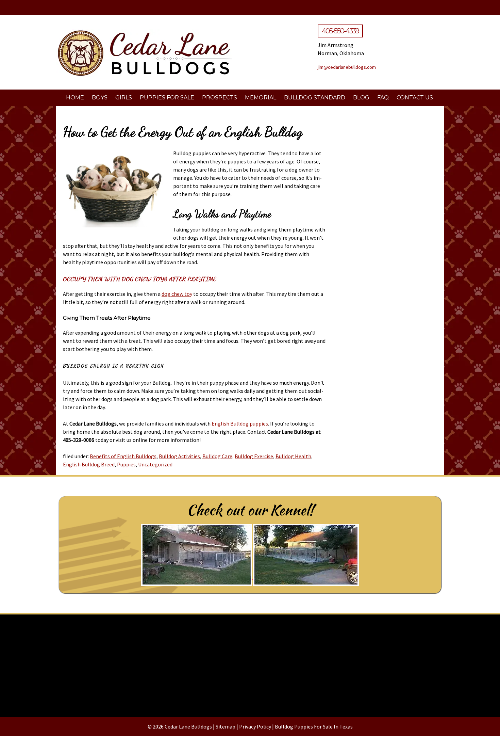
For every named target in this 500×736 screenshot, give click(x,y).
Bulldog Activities (179, 456)
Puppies (126, 464)
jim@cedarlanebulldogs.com (347, 67)
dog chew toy (177, 293)
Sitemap (225, 726)
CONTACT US (415, 97)
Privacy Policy (255, 726)
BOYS (99, 97)
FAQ (383, 97)
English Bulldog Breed (89, 464)
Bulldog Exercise (254, 456)
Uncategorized (155, 464)
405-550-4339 (340, 31)
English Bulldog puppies (240, 423)
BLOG (361, 97)
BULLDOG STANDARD (314, 97)
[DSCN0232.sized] (250, 662)
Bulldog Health (293, 456)
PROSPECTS (219, 97)
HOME (75, 97)
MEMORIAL (260, 97)
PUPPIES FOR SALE (167, 97)
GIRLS (123, 97)
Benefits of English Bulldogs (123, 456)
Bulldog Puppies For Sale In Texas (314, 726)
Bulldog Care (217, 456)
